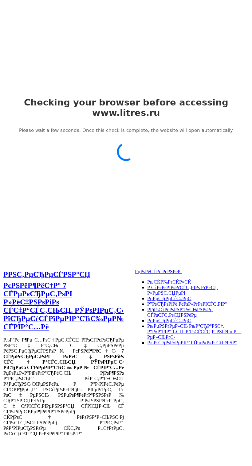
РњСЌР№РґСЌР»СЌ (169, 282)
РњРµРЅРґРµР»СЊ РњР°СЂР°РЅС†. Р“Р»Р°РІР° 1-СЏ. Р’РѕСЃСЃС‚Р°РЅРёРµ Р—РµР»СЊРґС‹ (194, 331)
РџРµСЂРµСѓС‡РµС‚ (170, 298)
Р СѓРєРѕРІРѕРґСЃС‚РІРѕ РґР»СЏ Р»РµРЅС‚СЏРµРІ (182, 290)
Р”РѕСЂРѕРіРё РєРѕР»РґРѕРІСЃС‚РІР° (187, 304)
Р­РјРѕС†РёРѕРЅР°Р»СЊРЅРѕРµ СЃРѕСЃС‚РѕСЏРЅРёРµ (180, 312)
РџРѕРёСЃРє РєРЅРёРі (158, 271)
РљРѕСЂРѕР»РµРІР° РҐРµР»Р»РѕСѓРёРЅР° (192, 342)
